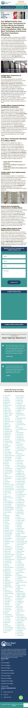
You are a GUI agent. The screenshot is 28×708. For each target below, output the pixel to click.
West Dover (20, 607)
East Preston (8, 504)
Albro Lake (7, 395)
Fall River (7, 528)
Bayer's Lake (8, 405)
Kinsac (6, 595)
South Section (20, 548)
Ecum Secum (8, 510)
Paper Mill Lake (21, 468)
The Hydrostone (21, 569)
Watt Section (20, 598)
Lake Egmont (8, 600)
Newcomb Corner (21, 449)
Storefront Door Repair (7, 683)
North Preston (21, 455)
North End (19, 453)
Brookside (7, 436)
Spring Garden (21, 551)
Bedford (7, 416)
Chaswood (7, 449)
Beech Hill (7, 418)
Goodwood (8, 546)
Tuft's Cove (20, 580)
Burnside (7, 439)
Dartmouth (7, 473)
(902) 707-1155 (7, 697)
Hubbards (7, 577)
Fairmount (7, 523)
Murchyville (20, 436)
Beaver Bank (8, 410)
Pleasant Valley (21, 481)
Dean (6, 475)
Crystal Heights (9, 472)
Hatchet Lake (8, 562)
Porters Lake (20, 487)
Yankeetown (20, 635)
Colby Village (8, 457)
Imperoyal (7, 580)
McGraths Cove (21, 405)
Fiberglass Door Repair (7, 681)
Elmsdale (7, 518)
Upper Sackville (21, 593)
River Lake (20, 509)
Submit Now (14, 282)
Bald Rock (7, 400)
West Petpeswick (21, 617)
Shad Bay (19, 526)
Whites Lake (20, 624)
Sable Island (20, 512)
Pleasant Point (21, 479)
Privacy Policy (4, 686)
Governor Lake (8, 548)
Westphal (19, 622)
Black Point (8, 426)
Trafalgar (19, 578)
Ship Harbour (20, 539)
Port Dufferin (20, 484)
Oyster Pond (20, 465)
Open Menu (25, 7)
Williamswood (21, 627)
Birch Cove (7, 424)
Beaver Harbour (9, 413)
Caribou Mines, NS (8, 692)
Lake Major (7, 601)
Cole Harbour (8, 459)
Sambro (19, 517)
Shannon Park (20, 528)
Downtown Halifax (9, 484)
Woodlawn (20, 630)
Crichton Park (8, 468)
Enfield (6, 522)
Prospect (19, 497)
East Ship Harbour (9, 507)
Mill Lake (19, 419)
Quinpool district (21, 505)
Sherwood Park (21, 538)
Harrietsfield (8, 561)
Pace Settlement (21, 466)
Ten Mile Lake (20, 565)
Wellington (20, 603)
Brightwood (8, 434)
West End (19, 609)
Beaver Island (8, 415)
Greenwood (8, 553)
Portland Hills (20, 491)
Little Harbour (8, 614)
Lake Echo (7, 598)
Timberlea (19, 575)
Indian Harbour (8, 582)
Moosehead (20, 432)
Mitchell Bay (20, 423)
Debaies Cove (8, 476)
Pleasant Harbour (21, 478)
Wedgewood (20, 601)
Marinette (19, 403)
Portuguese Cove (21, 494)
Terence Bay (20, 567)
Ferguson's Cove (9, 530)
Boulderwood (8, 429)
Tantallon (19, 562)
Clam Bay (7, 450)
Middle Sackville (21, 418)
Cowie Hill (7, 467)
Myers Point (20, 444)
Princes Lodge (21, 496)
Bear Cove (7, 408)
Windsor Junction (21, 629)
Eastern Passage (9, 509)
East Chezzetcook (9, 489)
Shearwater (20, 530)
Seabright (19, 523)
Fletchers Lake (8, 531)
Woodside (20, 632)
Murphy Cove (20, 437)
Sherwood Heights (22, 536)
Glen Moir (7, 540)
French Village (8, 533)
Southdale (19, 549)
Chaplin (7, 447)
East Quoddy (8, 505)
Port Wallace (20, 486)
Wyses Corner (20, 633)
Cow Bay (7, 465)
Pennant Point (21, 476)
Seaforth (19, 525)
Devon (6, 480)
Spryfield (19, 556)
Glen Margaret (8, 538)
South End (20, 546)
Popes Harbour (21, 483)
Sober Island (20, 544)
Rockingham (20, 510)
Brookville (7, 437)
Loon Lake (7, 619)
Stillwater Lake (21, 559)
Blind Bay (7, 428)
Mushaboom (20, 439)
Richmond (20, 507)
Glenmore (7, 543)
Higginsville (8, 574)
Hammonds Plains (9, 559)
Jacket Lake (8, 585)
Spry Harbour (20, 554)
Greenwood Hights (10, 554)
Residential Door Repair (7, 670)
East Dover (7, 491)
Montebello (20, 428)
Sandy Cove (20, 522)
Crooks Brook (8, 470)
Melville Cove (20, 410)
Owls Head (20, 463)
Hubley (6, 579)
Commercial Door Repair (7, 673)
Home (2, 9)
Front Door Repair (5, 675)
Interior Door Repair (6, 678)
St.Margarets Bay (21, 557)
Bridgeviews (8, 433)
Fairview (7, 525)
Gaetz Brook (8, 535)
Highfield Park (8, 575)
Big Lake (7, 423)
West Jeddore (20, 611)
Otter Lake (20, 461)
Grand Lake (8, 551)
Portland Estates (21, 489)
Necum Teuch (20, 447)
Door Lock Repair (5, 665)
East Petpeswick (9, 502)
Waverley (19, 599)
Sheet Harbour (21, 531)
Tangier (19, 561)
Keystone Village (9, 593)
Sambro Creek (21, 518)
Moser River (20, 434)
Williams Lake (20, 625)
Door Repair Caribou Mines (9, 9)
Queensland (20, 504)
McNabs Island (21, 407)
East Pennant (8, 501)
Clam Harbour (8, 452)
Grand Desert (8, 549)
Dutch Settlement (9, 488)
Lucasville (19, 398)
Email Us (6, 694)
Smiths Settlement (22, 543)
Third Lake (20, 570)
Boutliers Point (8, 431)
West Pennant (21, 615)
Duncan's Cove (8, 486)
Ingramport (8, 583)
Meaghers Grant (21, 408)
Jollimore (7, 590)
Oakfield (19, 457)
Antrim (6, 397)
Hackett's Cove (9, 556)
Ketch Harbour (8, 591)
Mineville (19, 421)
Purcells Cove (20, 502)
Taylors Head (20, 564)
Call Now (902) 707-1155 (8, 7)
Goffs (6, 544)
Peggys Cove (20, 471)
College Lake (8, 460)
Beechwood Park (9, 421)
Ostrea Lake (20, 460)
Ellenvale (7, 517)
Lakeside (7, 603)
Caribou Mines (8, 441)
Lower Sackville (9, 629)
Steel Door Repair (5, 668)
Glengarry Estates (9, 541)
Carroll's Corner (9, 442)
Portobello (20, 492)
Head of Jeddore (9, 567)
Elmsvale (7, 520)
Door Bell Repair (5, 662)
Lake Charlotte (8, 596)
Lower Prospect (9, 627)
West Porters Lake (22, 619)
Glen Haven (8, 536)
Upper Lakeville (21, 585)
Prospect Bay (20, 499)
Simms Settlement (22, 541)
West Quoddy (20, 620)
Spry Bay (19, 552)
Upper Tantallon (21, 594)
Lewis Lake (7, 608)
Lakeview (7, 604)
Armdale (7, 398)
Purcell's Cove (20, 500)
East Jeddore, (8, 493)
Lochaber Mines (9, 616)
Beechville (7, 420)
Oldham (19, 458)
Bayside (7, 407)
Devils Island (8, 478)
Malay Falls (20, 400)
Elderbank (7, 515)
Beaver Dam (8, 411)
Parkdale (19, 470)
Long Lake (7, 617)
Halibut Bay (8, 557)
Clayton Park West (9, 455)
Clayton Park (8, 454)
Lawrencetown (8, 606)
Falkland (7, 527)
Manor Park (20, 402)
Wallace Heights (21, 596)
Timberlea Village (21, 577)
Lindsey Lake (8, 609)
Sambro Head (20, 520)
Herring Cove (8, 572)
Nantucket (20, 445)
